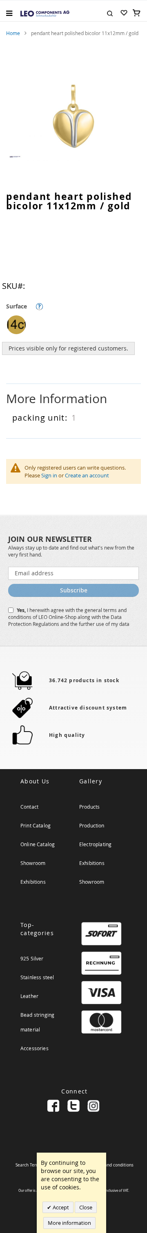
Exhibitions (33, 881)
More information (69, 1222)
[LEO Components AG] (44, 13)
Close (85, 1207)
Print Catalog (35, 825)
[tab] (73, 399)
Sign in (49, 475)
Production (92, 825)
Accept (60, 1207)
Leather (29, 996)
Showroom (32, 863)
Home (13, 33)
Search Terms (29, 1165)
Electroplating (95, 844)
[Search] (110, 12)
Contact (29, 806)
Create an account (87, 475)
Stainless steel (37, 977)
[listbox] (75, 326)
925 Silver (32, 958)
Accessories (34, 1048)
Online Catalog (37, 844)
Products (89, 806)
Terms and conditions (112, 1165)
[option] (16, 325)
